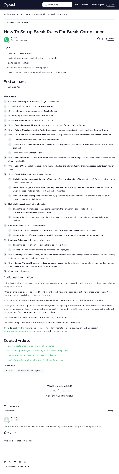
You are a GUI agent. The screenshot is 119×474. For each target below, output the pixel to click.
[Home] (10, 5)
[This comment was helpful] (5, 432)
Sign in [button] (111, 5)
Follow (111, 39)
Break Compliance (58, 14)
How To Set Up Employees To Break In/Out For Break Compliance (37, 351)
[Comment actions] (14, 432)
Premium (9, 371)
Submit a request (97, 5)
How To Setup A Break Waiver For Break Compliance (31, 355)
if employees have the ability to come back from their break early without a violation (66, 235)
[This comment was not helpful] (11, 432)
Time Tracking (40, 14)
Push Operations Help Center (17, 14)
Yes (54, 391)
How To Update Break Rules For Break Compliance (30, 346)
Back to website (81, 5)
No (64, 391)
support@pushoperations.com (18, 331)
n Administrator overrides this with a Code (32, 212)
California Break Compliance (30, 371)
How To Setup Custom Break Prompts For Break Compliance (35, 360)
